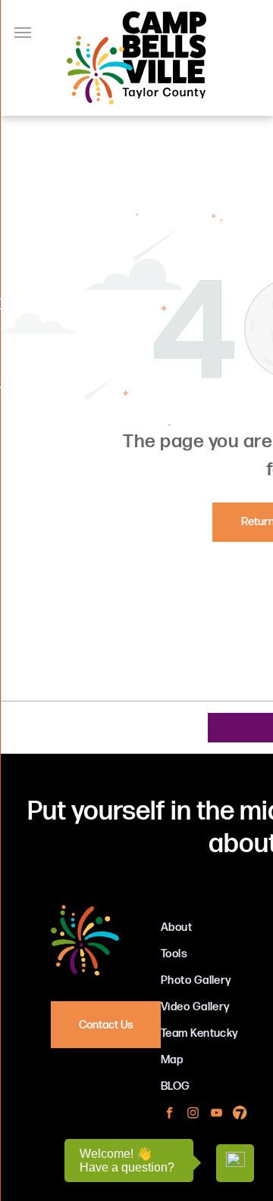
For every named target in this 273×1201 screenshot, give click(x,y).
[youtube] (216, 1114)
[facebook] (169, 1114)
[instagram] (193, 1114)
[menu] (23, 32)
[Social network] (240, 1114)
